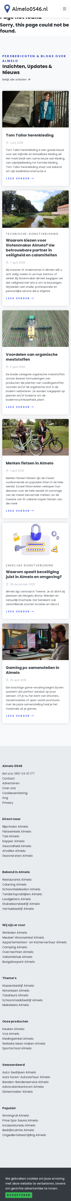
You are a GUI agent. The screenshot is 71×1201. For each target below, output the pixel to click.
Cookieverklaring (14, 793)
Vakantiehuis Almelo (17, 957)
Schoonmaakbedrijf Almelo (22, 1000)
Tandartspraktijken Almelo (22, 894)
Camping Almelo (14, 947)
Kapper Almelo (13, 841)
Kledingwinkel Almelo (18, 1038)
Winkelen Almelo (14, 932)
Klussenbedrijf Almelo (18, 985)
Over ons (9, 788)
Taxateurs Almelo (15, 995)
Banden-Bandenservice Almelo (25, 1082)
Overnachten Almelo (18, 952)
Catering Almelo (14, 884)
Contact (8, 778)
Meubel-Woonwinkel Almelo (23, 937)
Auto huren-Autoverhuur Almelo (26, 1077)
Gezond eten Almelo (17, 856)
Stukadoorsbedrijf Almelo (21, 904)
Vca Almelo (10, 1034)
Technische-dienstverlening (32, 234)
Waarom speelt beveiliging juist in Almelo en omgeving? (34, 574)
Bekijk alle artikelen (14, 79)
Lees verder (18, 178)
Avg (5, 798)
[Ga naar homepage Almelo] (25, 9)
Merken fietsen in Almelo (29, 463)
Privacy (7, 803)
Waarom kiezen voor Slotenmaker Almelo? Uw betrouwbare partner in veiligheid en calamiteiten (31, 248)
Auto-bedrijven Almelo (19, 1072)
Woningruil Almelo (15, 1115)
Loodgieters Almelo (16, 899)
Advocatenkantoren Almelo (23, 1087)
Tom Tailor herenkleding (30, 135)
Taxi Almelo (10, 836)
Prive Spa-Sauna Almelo (20, 1120)
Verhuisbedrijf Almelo (18, 909)
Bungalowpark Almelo (18, 962)
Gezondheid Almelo (16, 846)
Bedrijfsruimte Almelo (18, 1130)
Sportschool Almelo (17, 1048)
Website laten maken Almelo (23, 1043)
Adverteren (11, 783)
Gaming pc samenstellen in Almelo (32, 670)
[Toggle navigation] (64, 9)
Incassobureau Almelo (18, 1125)
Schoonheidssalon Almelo (21, 889)
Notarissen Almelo (15, 990)
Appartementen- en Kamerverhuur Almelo (34, 942)
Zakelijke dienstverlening (30, 565)
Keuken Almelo (13, 1029)
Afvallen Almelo (14, 851)
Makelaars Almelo (15, 1005)
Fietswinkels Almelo (16, 831)
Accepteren (18, 1195)
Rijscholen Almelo (15, 826)
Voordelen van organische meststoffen (32, 357)
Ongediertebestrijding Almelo (24, 1135)
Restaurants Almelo (17, 879)
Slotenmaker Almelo (17, 1091)
